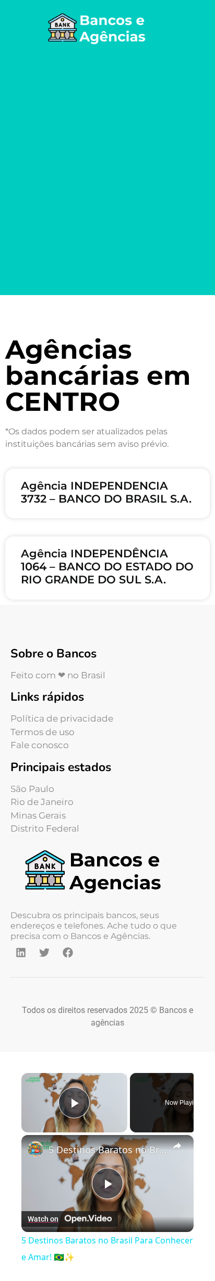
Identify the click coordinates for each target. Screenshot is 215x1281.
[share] (177, 1146)
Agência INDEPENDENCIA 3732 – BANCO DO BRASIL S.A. (106, 492)
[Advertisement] (107, 172)
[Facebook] (67, 952)
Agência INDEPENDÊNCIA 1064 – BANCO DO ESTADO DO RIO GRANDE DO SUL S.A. (107, 566)
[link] (35, 1149)
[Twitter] (44, 952)
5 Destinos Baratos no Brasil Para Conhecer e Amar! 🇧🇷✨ (107, 1149)
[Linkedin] (20, 952)
